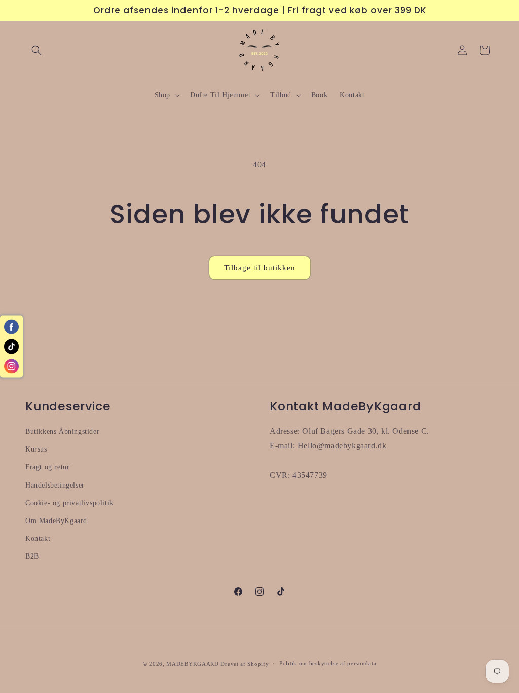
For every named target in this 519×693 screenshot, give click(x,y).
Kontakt (37, 538)
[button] (36, 50)
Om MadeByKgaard (56, 521)
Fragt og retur (47, 467)
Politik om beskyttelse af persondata (327, 663)
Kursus (36, 449)
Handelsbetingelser (55, 485)
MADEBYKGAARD (192, 664)
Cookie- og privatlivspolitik (69, 503)
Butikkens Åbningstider (62, 431)
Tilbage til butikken (259, 268)
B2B (32, 556)
